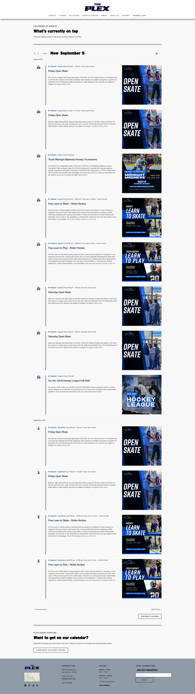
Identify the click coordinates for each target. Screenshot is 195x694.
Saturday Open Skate (59, 292)
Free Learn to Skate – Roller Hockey (67, 203)
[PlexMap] (32, 673)
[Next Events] (38, 53)
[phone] (37, 685)
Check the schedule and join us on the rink (81, 219)
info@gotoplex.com (69, 679)
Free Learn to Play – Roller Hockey (66, 248)
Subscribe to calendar (150, 616)
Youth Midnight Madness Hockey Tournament (72, 159)
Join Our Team (67, 683)
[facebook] (25, 685)
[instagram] (29, 685)
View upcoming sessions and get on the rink (100, 263)
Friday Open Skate (58, 71)
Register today (96, 392)
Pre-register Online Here (62, 84)
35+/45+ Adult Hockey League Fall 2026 (69, 380)
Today (45, 53)
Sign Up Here (82, 175)
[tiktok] (33, 685)
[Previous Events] (35, 53)
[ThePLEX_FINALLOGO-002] (97, 4)
